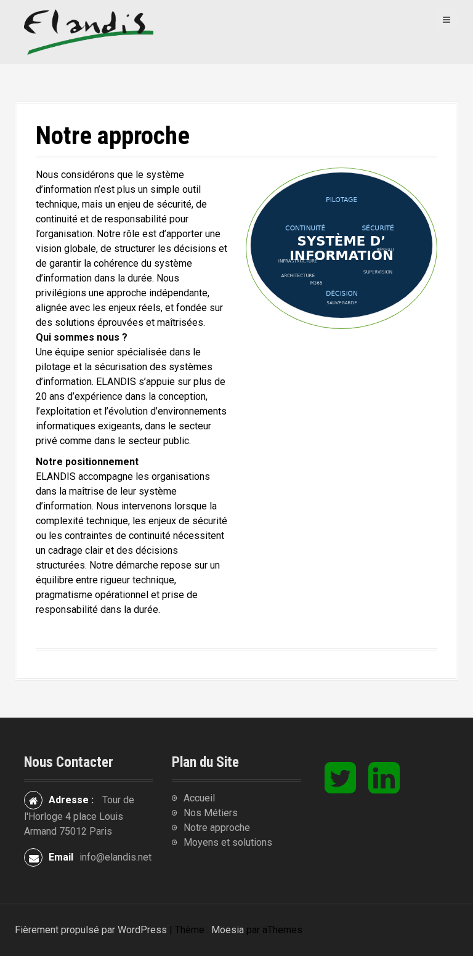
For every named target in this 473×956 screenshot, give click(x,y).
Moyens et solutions (228, 842)
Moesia (227, 930)
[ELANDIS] (88, 31)
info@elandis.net (115, 857)
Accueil (199, 798)
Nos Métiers (211, 813)
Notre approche (217, 827)
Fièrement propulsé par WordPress (91, 930)
